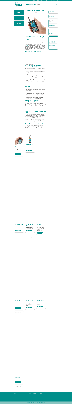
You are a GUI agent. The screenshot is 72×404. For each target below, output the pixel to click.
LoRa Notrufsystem (51, 22)
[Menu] (15, 0)
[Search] (57, 4)
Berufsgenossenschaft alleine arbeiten (53, 47)
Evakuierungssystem (52, 25)
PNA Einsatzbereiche (52, 45)
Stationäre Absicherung (52, 11)
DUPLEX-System (51, 33)
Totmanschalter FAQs (52, 41)
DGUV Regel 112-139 (52, 42)
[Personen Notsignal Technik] (19, 4)
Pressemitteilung (48, 0)
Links (44, 0)
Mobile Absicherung (51, 16)
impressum (43, 402)
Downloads (39, 4)
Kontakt (52, 0)
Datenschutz (39, 402)
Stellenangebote (56, 0)
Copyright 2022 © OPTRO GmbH (31, 402)
